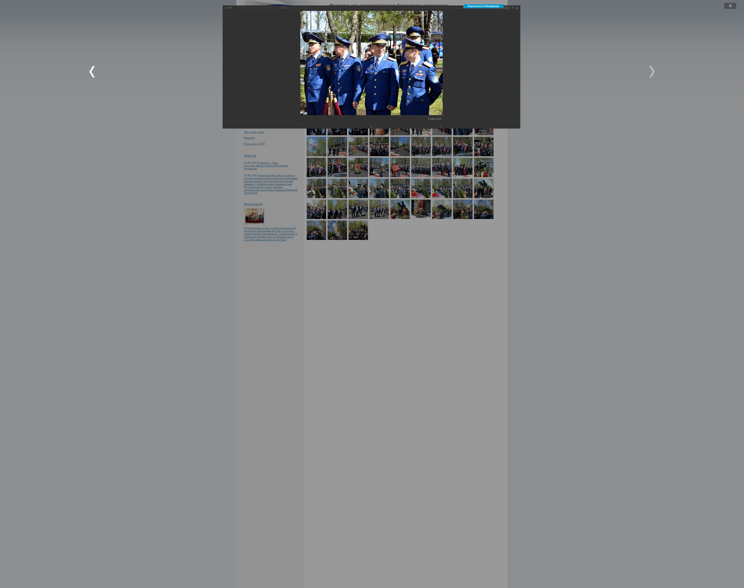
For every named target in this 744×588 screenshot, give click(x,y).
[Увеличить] (513, 8)
